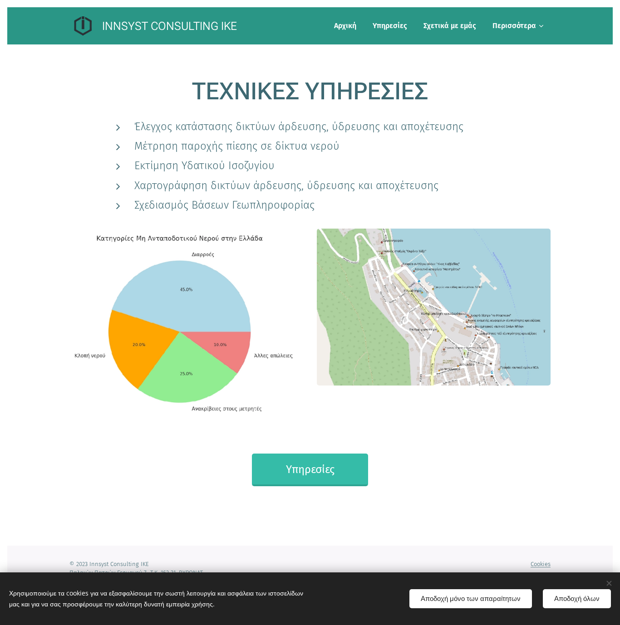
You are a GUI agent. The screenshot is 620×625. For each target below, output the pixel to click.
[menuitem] (345, 25)
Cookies (541, 564)
